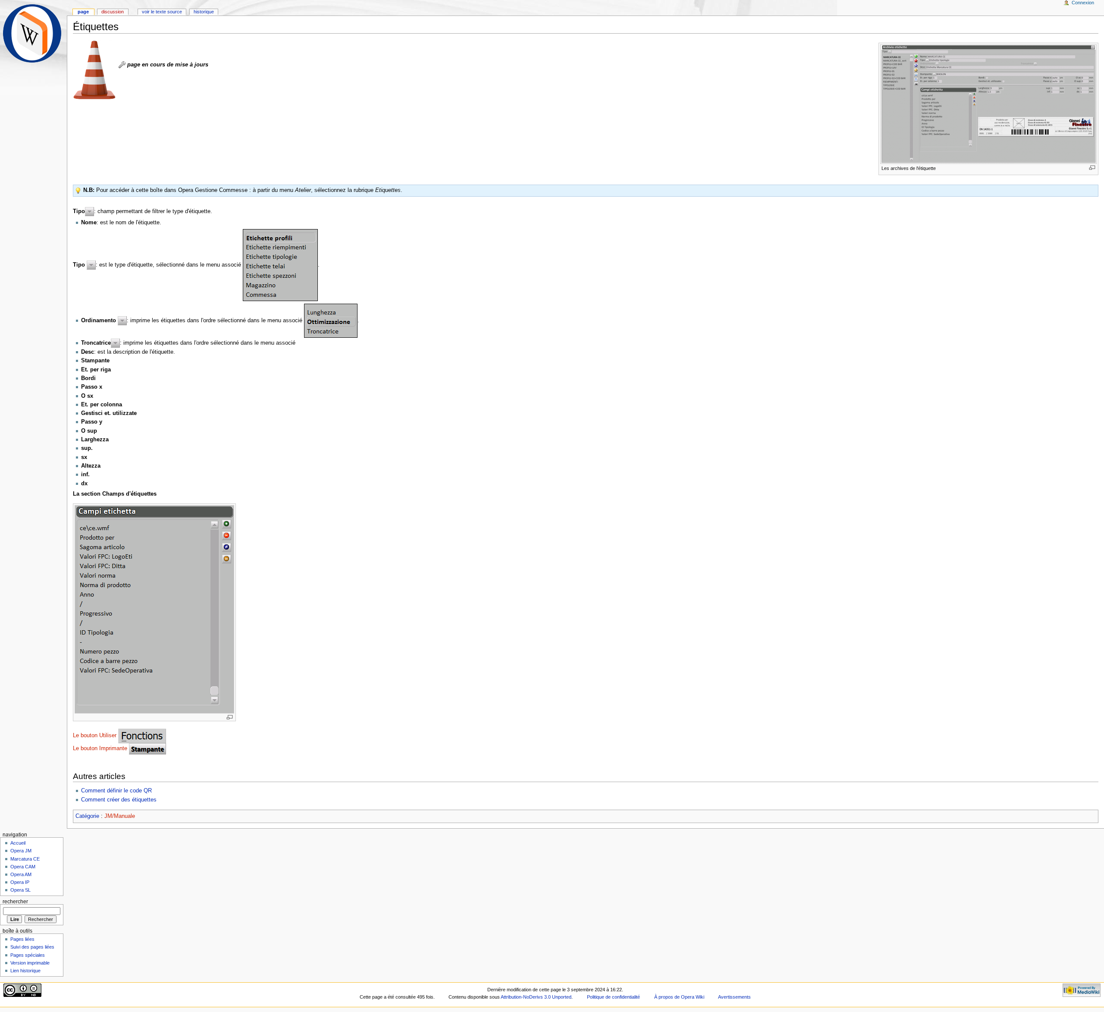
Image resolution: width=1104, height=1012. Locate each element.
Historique (204, 11)
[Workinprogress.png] (94, 69)
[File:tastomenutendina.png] (89, 211)
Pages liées (22, 939)
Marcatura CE (25, 858)
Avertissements (734, 996)
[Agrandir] (1092, 167)
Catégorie (87, 816)
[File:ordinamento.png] (331, 320)
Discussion (112, 11)
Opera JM (20, 850)
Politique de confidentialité (613, 996)
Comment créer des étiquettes (119, 800)
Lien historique (25, 970)
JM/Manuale (119, 816)
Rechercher (15, 901)
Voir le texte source (162, 11)
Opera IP (19, 882)
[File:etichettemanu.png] (280, 265)
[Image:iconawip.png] (122, 65)
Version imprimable (30, 962)
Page (83, 11)
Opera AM (20, 874)
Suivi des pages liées (32, 946)
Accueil (17, 842)
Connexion (1083, 2)
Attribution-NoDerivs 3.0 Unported (536, 996)
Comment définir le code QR (116, 791)
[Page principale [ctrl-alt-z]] (33, 33)
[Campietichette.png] (154, 609)
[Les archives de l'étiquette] (988, 104)
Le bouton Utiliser (94, 735)
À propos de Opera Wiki (679, 996)
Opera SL (20, 890)
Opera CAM (22, 866)
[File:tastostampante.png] (147, 748)
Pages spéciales (27, 955)
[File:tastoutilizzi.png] (142, 735)
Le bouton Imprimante (100, 748)
